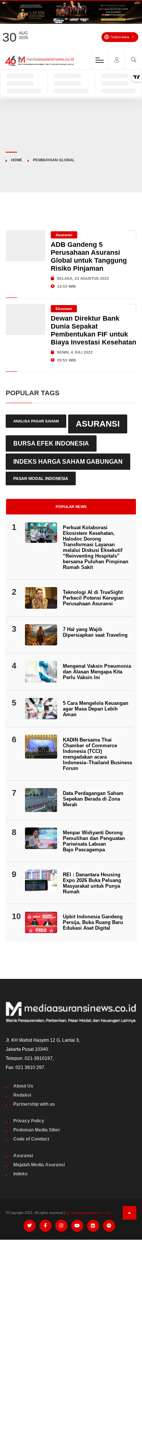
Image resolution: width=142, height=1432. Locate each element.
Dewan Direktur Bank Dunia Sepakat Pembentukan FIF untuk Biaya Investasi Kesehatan (93, 330)
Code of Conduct (31, 1139)
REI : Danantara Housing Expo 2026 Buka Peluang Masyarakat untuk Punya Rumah (92, 883)
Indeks (20, 1173)
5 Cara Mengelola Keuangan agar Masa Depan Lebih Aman (95, 708)
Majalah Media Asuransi (39, 1164)
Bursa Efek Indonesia (51, 443)
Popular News (71, 507)
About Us (23, 1086)
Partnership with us (34, 1104)
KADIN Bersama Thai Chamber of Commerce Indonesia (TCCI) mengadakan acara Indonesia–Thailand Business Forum (97, 754)
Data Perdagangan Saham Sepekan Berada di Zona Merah (93, 798)
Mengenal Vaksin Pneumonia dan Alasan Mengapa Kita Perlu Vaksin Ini (97, 671)
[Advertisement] (71, 1320)
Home (16, 160)
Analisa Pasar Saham (36, 421)
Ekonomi (64, 309)
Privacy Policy (28, 1120)
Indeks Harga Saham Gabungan (68, 461)
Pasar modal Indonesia (40, 478)
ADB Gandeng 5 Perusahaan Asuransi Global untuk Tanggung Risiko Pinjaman (89, 256)
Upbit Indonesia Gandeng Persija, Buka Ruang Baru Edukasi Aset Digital (93, 922)
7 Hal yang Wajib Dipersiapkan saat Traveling (95, 632)
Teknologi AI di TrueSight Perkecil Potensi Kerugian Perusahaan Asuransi (93, 597)
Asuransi (64, 235)
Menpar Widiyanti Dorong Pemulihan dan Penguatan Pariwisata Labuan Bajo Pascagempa (94, 841)
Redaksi (22, 1095)
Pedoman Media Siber (36, 1130)
